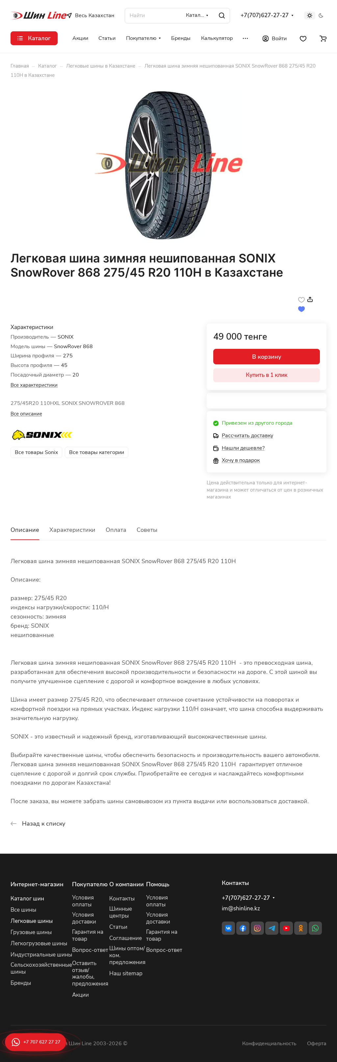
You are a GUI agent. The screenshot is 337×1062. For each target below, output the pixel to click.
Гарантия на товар (87, 935)
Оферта (316, 1043)
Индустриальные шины (41, 954)
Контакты (122, 898)
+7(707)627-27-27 (265, 15)
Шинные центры (120, 912)
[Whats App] (315, 928)
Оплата (116, 530)
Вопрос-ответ (90, 950)
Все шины (23, 910)
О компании (126, 884)
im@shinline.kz (241, 908)
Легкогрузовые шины (39, 943)
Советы (147, 530)
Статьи (118, 927)
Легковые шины (32, 921)
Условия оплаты (83, 901)
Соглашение (125, 938)
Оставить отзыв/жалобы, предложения (90, 973)
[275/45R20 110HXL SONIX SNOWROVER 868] (168, 165)
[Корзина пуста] (323, 38)
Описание (25, 530)
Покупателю (90, 884)
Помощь (157, 884)
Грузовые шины (31, 932)
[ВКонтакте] (228, 928)
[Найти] (222, 15)
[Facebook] (242, 928)
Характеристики (72, 530)
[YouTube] (286, 928)
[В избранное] (301, 299)
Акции (80, 995)
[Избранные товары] (303, 38)
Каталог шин (27, 898)
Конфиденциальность (269, 1043)
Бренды (21, 983)
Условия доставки (84, 918)
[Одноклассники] (300, 928)
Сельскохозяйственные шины (41, 968)
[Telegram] (271, 928)
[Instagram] (257, 928)
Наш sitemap (126, 973)
